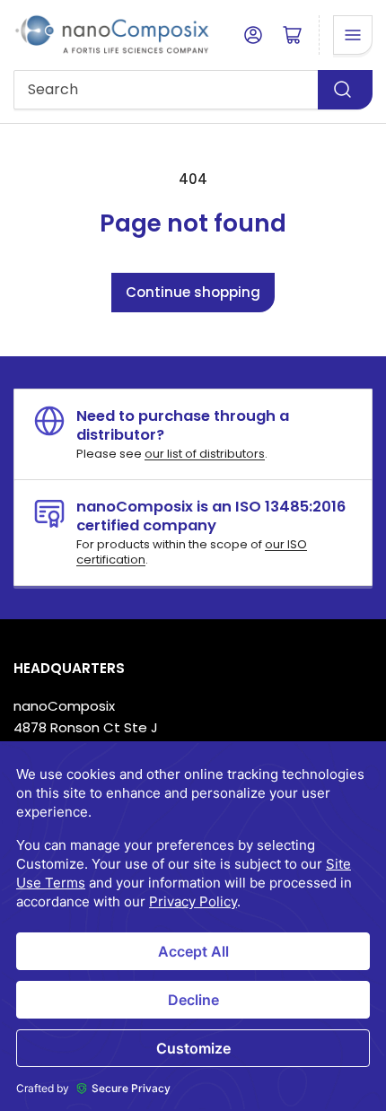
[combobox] (193, 89)
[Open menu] (353, 35)
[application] (193, 926)
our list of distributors (205, 453)
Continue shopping (193, 292)
